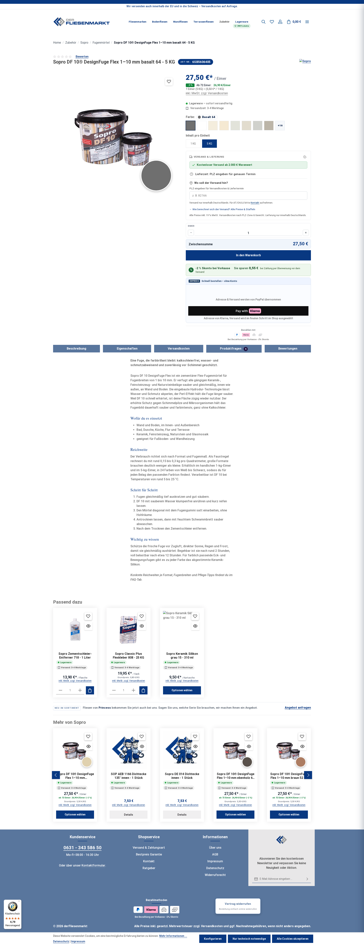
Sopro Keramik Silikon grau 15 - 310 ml (182, 655)
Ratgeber (149, 868)
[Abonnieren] (307, 879)
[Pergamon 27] (213, 125)
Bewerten (82, 56)
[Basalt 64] (190, 125)
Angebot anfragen (298, 707)
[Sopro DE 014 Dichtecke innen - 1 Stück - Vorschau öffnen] (195, 746)
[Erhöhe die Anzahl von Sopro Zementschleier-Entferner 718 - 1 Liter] (80, 690)
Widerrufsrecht (215, 875)
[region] (182, 6)
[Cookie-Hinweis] (304, 156)
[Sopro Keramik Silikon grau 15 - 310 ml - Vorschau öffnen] (195, 626)
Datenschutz (215, 868)
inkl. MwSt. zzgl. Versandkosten (207, 93)
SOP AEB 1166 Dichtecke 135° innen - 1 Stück (128, 776)
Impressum (215, 861)
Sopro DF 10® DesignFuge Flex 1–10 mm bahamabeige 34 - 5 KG (75, 776)
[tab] (76, 348)
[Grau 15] (269, 125)
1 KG (193, 143)
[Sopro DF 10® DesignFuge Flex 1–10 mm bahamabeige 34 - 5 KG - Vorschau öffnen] (88, 746)
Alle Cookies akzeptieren (292, 938)
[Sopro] (305, 62)
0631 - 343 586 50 (83, 847)
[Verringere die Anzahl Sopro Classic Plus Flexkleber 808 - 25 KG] (114, 690)
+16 (280, 125)
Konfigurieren (213, 938)
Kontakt (255, 202)
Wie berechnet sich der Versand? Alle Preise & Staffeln (223, 209)
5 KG (209, 143)
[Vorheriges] (56, 775)
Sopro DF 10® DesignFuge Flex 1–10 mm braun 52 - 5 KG (289, 776)
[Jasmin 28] (224, 125)
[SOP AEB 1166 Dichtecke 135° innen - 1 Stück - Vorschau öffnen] (142, 746)
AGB (215, 854)
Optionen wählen (182, 690)
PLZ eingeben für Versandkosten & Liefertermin (216, 188)
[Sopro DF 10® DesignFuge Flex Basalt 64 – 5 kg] (115, 134)
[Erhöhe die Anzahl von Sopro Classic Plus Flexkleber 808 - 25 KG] (133, 690)
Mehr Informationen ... (173, 935)
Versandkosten (212, 926)
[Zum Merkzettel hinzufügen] (169, 81)
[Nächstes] (308, 775)
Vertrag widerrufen (238, 906)
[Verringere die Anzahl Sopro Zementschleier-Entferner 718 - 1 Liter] (60, 690)
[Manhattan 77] (257, 125)
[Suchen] (263, 22)
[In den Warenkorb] (90, 690)
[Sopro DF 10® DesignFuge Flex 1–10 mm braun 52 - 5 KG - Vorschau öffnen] (302, 746)
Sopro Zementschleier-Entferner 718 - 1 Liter (75, 655)
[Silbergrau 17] (246, 125)
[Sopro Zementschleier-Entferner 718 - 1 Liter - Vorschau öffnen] (88, 626)
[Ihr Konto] (280, 22)
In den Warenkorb (248, 255)
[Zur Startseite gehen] (81, 22)
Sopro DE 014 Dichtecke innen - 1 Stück (182, 776)
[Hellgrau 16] (235, 125)
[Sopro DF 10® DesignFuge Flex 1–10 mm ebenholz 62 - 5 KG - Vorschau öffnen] (249, 746)
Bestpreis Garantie (149, 854)
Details (128, 814)
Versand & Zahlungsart (149, 847)
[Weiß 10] (201, 125)
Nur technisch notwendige (249, 938)
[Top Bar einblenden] (307, 22)
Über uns (215, 847)
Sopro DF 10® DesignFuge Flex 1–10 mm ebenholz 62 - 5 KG (235, 776)
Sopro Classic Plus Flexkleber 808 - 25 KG (128, 655)
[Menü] (19, 902)
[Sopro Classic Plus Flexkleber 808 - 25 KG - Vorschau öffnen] (142, 626)
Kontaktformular (93, 865)
